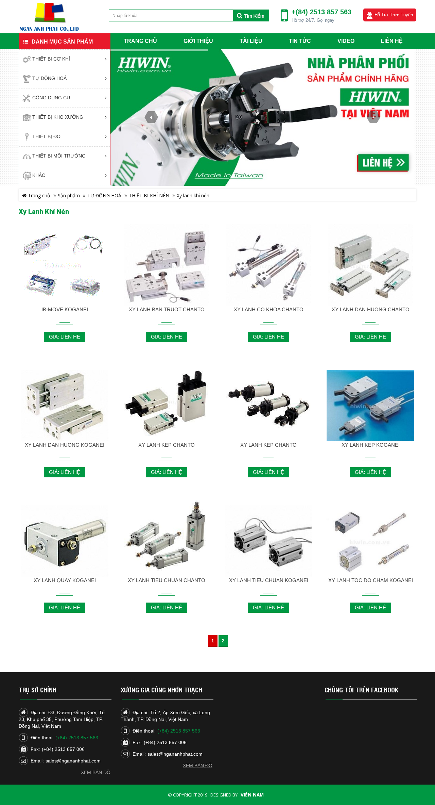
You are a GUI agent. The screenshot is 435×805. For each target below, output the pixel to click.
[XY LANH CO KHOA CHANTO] (268, 266)
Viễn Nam (252, 795)
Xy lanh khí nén (193, 195)
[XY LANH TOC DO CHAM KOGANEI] (370, 542)
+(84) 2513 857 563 (321, 12)
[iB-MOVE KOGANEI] (64, 266)
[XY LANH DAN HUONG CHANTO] (370, 266)
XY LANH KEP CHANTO (166, 445)
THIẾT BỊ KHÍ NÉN (149, 195)
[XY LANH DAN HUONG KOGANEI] (64, 407)
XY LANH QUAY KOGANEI (65, 580)
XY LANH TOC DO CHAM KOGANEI (370, 580)
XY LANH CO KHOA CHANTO (268, 309)
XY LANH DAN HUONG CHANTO (371, 309)
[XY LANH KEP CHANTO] (166, 402)
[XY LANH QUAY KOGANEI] (64, 542)
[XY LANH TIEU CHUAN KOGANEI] (268, 542)
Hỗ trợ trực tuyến (394, 14)
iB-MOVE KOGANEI (64, 309)
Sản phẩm (69, 195)
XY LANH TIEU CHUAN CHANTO (166, 580)
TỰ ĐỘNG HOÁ (104, 195)
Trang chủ (38, 195)
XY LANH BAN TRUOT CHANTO (167, 309)
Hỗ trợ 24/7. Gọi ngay (313, 20)
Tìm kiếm (251, 15)
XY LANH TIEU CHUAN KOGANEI (268, 580)
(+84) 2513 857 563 (76, 737)
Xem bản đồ (95, 772)
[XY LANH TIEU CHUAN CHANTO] (166, 537)
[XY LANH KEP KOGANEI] (370, 407)
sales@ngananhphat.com (73, 760)
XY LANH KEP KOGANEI (371, 445)
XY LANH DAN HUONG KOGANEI (64, 445)
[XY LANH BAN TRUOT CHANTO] (166, 266)
